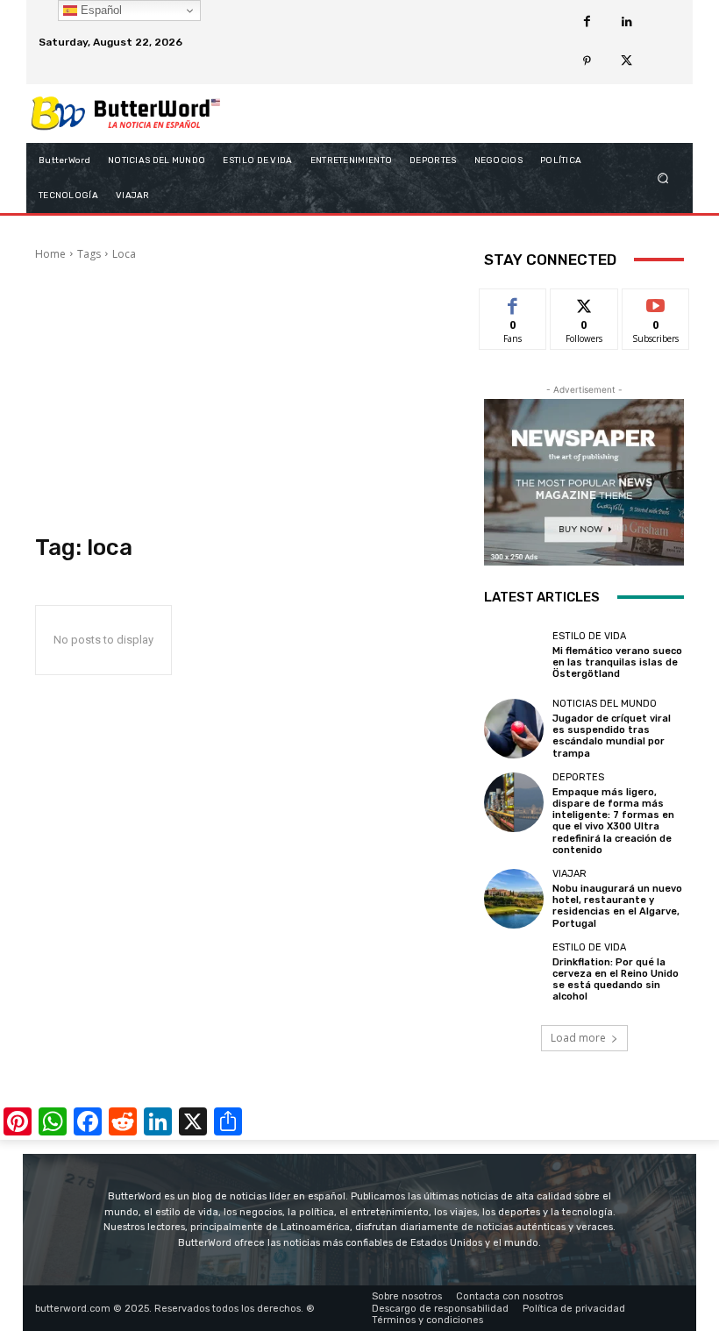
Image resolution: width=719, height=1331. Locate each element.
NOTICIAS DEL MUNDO (604, 703)
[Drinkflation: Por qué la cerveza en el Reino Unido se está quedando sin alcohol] (514, 972)
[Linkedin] (626, 22)
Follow (584, 302)
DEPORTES (578, 777)
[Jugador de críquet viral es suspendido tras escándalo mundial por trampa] (514, 728)
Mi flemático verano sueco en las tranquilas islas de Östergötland (617, 662)
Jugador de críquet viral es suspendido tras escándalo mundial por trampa (611, 736)
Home (50, 253)
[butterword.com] (126, 113)
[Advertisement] (247, 398)
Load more (578, 1037)
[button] (663, 177)
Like (513, 302)
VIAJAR (569, 874)
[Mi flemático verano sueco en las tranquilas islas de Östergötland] (514, 656)
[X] (626, 61)
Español (99, 10)
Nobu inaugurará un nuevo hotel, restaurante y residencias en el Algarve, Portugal (617, 906)
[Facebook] (587, 22)
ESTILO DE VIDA (589, 636)
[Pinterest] (587, 61)
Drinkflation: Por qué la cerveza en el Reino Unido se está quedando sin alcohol (615, 980)
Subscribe (656, 302)
